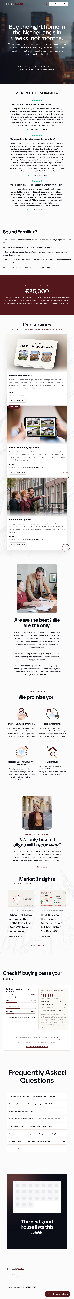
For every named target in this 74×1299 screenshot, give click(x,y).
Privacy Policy (11, 1287)
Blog (45, 4)
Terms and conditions (21, 1287)
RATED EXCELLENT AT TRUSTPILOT (37, 93)
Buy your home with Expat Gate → (37, 1046)
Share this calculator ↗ (51, 1038)
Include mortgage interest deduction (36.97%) (21, 1017)
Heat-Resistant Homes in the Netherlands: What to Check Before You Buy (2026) (53, 923)
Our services (38, 4)
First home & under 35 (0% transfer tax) (19, 1021)
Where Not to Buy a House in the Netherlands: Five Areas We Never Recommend (21, 923)
